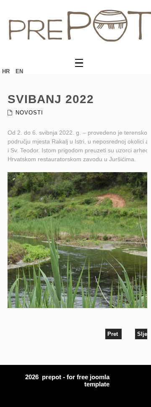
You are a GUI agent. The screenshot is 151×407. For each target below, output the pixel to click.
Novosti (29, 112)
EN (19, 71)
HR (6, 71)
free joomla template (93, 380)
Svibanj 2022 (51, 99)
